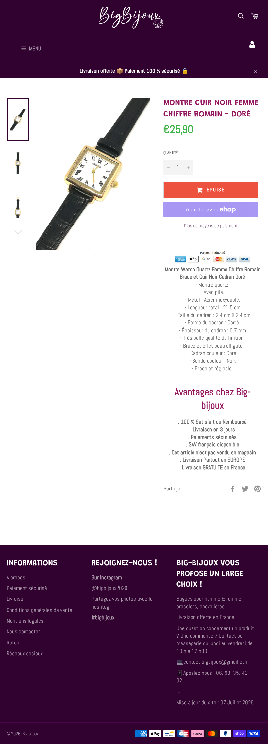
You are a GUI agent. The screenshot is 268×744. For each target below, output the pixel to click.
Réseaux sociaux (25, 653)
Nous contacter (23, 631)
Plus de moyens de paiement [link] (211, 226)
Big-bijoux (30, 733)
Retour (14, 642)
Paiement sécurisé (27, 588)
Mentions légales (25, 620)
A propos (16, 577)
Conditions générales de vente (39, 609)
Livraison (16, 598)
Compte (253, 53)
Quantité (170, 152)
